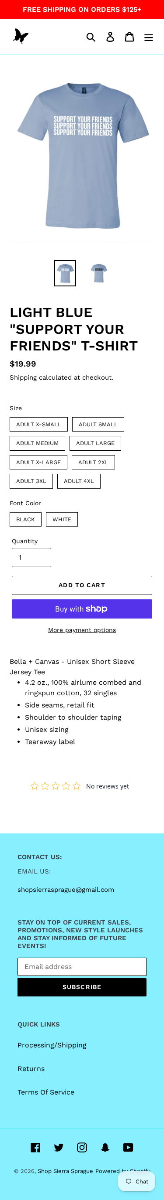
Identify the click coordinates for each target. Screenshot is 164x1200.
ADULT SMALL (98, 422)
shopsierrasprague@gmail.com (65, 890)
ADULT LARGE (95, 441)
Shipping (23, 377)
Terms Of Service (45, 1092)
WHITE (62, 517)
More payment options (82, 629)
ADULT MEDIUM (37, 441)
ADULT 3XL (31, 479)
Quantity (25, 540)
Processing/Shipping (52, 1045)
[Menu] (148, 37)
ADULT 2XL (93, 460)
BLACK (25, 517)
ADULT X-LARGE (38, 460)
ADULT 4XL (79, 479)
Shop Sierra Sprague (65, 1171)
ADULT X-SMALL (39, 422)
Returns (31, 1068)
